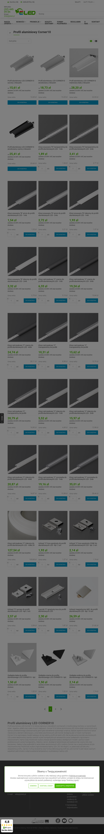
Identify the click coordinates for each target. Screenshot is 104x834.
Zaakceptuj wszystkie (65, 786)
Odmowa (33, 786)
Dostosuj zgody (46, 786)
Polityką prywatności (77, 776)
